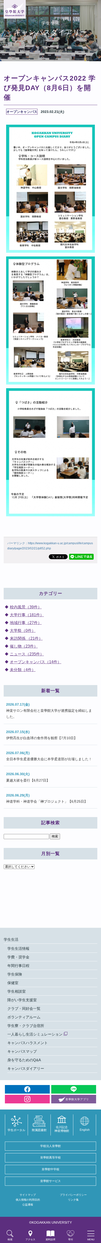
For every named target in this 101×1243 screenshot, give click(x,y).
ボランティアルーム (23, 1017)
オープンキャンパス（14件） (35, 662)
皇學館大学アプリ (77, 1099)
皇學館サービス (50, 1181)
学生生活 (11, 939)
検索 (10, 1239)
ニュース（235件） (27, 654)
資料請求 (50, 1239)
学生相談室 (16, 991)
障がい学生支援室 (22, 1000)
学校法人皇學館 (50, 1146)
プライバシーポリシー (73, 1194)
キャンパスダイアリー (25, 1068)
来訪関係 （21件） (26, 638)
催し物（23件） (24, 646)
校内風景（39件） (26, 607)
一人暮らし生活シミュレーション (35, 1034)
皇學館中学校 (50, 1169)
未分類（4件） (23, 670)
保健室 (12, 983)
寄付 (70, 1239)
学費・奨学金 (18, 957)
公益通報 (27, 1204)
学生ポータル (16, 1130)
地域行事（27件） (26, 623)
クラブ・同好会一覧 (23, 1008)
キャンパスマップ (22, 1051)
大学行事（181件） (27, 615)
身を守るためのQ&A (24, 1060)
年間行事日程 (18, 966)
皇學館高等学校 (50, 1157)
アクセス (30, 1239)
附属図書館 (39, 1130)
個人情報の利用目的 (28, 1199)
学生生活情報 (18, 948)
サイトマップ (28, 1194)
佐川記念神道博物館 (61, 1128)
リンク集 (73, 1199)
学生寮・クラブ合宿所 (25, 1026)
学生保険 (14, 974)
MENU (90, 1239)
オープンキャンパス (21, 112)
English (85, 1130)
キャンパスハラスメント (27, 1043)
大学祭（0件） (23, 630)
